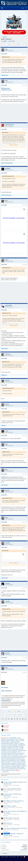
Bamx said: (4, 132)
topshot (20, 756)
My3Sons (3, 761)
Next (19, 44)
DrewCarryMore (15, 754)
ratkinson (3, 759)
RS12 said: (4, 550)
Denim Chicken (16, 761)
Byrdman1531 (4, 739)
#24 (25, 173)
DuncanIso (22, 757)
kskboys (12, 740)
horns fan (3, 770)
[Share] (23, 54)
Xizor (7, 737)
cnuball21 (4, 41)
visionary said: (5, 411)
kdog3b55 (12, 759)
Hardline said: (5, 451)
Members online (5, 735)
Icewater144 (4, 763)
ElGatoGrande (10, 747)
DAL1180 (20, 768)
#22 (25, 85)
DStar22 (10, 757)
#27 (25, 310)
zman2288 (21, 747)
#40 (25, 672)
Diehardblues (15, 746)
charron (19, 737)
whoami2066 (23, 850)
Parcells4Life (4, 760)
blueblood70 (4, 750)
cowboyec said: (5, 609)
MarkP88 (8, 740)
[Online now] (3, 127)
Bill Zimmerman (5, 88)
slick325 (9, 749)
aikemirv (12, 743)
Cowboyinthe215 (11, 739)
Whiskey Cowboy (9, 767)
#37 (25, 587)
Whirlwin (16, 756)
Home (21, 856)
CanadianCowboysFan (15, 742)
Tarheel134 (23, 761)
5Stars (17, 739)
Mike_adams (18, 759)
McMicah (8, 770)
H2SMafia (22, 760)
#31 (25, 435)
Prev (9, 44)
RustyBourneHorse (12, 760)
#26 (25, 264)
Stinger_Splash (15, 749)
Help (18, 856)
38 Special (8, 766)
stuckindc (16, 747)
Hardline (9, 763)
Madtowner (15, 744)
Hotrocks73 (16, 743)
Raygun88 (10, 753)
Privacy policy (12, 856)
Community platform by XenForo (12, 859)
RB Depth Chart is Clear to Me (11, 818)
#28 (25, 358)
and (8, 163)
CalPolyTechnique (5, 743)
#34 (25, 495)
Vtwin (19, 750)
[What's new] (26, 8)
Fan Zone (6, 786)
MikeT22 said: (5, 57)
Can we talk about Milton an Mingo (12, 789)
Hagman (22, 743)
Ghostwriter (23, 750)
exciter (8, 756)
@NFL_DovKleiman (6, 690)
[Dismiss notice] (25, 12)
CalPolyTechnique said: (7, 176)
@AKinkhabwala (5, 700)
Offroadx (19, 767)
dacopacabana (4, 757)
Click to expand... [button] (14, 144)
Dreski (14, 767)
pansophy (22, 739)
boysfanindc (21, 753)
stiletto (2, 767)
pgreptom (8, 761)
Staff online (4, 723)
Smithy (22, 767)
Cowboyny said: (5, 267)
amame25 (22, 740)
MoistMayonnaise (21, 763)
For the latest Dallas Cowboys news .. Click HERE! (14, 32)
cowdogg (13, 766)
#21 (25, 53)
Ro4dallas (18, 766)
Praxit (12, 756)
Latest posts (4, 779)
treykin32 (17, 740)
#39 (25, 657)
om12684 (24, 756)
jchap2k (21, 749)
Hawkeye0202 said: (6, 498)
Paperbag (14, 752)
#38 (25, 605)
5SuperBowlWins (13, 737)
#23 (25, 129)
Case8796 (12, 764)
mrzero (18, 760)
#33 (25, 474)
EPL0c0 (10, 744)
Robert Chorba (16, 757)
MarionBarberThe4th (13, 768)
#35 (25, 522)
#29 (25, 385)
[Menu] (2, 8)
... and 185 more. (5, 771)
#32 (25, 448)
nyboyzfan (15, 750)
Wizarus (9, 752)
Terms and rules (4, 856)
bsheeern (13, 770)
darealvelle (9, 746)
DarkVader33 (4, 753)
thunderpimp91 (21, 744)
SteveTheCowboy (5, 742)
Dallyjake (3, 740)
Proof (24, 768)
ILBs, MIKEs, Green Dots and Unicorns (14, 801)
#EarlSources (5, 477)
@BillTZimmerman (6, 90)
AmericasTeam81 (5, 764)
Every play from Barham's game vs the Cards (15, 828)
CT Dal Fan (19, 752)
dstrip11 (3, 768)
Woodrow (21, 746)
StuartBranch (4, 749)
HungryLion (14, 763)
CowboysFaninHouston (6, 754)
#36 (25, 547)
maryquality (3, 747)
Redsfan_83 (23, 766)
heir (12, 761)
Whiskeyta (9, 750)
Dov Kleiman (4, 687)
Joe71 (6, 768)
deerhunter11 (15, 753)
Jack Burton (4, 752)
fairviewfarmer (18, 764)
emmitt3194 (3, 756)
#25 (25, 205)
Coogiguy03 (3, 746)
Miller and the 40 (8, 823)
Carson (23, 759)
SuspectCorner (4, 744)
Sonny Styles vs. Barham (10, 806)
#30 (25, 408)
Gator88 (7, 759)
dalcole (21, 754)
